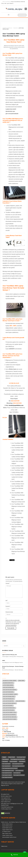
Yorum (8, 583)
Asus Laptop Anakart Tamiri (10, 694)
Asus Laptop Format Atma (9, 712)
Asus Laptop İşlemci (8, 705)
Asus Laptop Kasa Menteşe (9, 703)
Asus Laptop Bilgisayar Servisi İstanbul (10, 768)
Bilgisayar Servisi (5, 785)
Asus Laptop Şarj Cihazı (8, 696)
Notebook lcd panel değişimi (9, 680)
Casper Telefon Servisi (7, 829)
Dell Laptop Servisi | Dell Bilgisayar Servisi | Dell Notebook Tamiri (12, 804)
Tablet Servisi (4, 846)
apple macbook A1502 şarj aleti (9, 654)
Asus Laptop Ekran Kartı (9, 707)
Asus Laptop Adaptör (8, 701)
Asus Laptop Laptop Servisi (9, 689)
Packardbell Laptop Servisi (7, 807)
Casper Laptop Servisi (6, 799)
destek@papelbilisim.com (16, 405)
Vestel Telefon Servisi (7, 827)
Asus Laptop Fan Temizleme (9, 716)
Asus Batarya (5, 759)
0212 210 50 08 (7, 731)
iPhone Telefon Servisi (7, 824)
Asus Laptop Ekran (19, 770)
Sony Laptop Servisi (5, 798)
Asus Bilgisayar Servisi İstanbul (17, 759)
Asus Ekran (5, 761)
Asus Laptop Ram (20, 701)
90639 (3, 660)
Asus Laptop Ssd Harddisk (9, 714)
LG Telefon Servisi (6, 831)
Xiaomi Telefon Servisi (7, 826)
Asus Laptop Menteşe (8, 687)
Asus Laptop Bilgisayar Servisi (18, 766)
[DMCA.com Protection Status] (5, 813)
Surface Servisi (10, 782)
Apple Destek (4, 782)
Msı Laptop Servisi (5, 794)
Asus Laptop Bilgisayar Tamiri (8, 770)
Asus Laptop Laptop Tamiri (9, 719)
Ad (7, 600)
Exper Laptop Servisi (5, 801)
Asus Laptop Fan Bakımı (7, 775)
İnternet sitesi (9, 612)
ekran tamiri (21, 680)
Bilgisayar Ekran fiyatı (8, 682)
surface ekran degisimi (19, 782)
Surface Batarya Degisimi (7, 783)
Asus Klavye (22, 761)
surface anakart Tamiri (18, 783)
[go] (24, 646)
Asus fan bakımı (13, 761)
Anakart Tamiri (11, 757)
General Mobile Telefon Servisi (9, 837)
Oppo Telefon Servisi (7, 833)
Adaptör (4, 757)
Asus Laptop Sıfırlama (8, 710)
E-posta (8, 606)
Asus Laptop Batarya (8, 691)
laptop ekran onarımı (8, 685)
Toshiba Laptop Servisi (6, 809)
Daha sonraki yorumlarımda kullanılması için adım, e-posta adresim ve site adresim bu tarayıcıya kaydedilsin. (13, 623)
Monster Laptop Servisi (6, 796)
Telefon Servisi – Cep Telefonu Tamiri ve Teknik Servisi (13, 822)
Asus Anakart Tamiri (21, 757)
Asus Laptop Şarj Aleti (8, 698)
